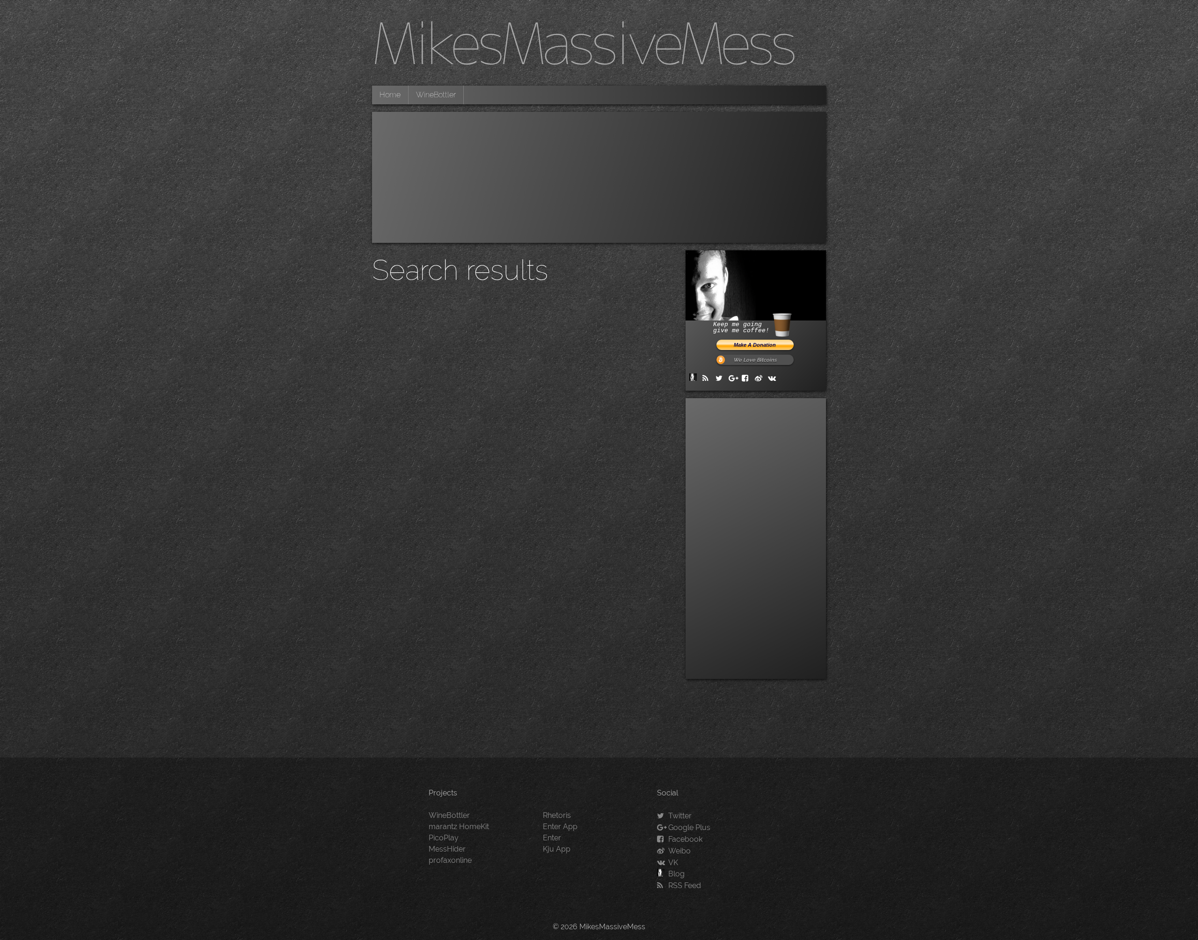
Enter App (560, 826)
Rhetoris (557, 815)
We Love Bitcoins (754, 360)
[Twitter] (721, 378)
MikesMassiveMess (583, 42)
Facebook (685, 839)
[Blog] (695, 378)
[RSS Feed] (708, 378)
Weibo (679, 850)
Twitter (680, 815)
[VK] (773, 378)
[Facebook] (747, 378)
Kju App (556, 849)
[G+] (734, 378)
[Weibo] (760, 378)
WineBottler (436, 94)
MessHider (447, 849)
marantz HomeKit (459, 826)
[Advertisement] (599, 177)
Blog (676, 873)
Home (390, 94)
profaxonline (450, 860)
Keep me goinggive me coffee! (741, 327)
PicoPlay (444, 837)
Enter (552, 837)
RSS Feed (684, 885)
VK (673, 862)
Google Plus (689, 827)
